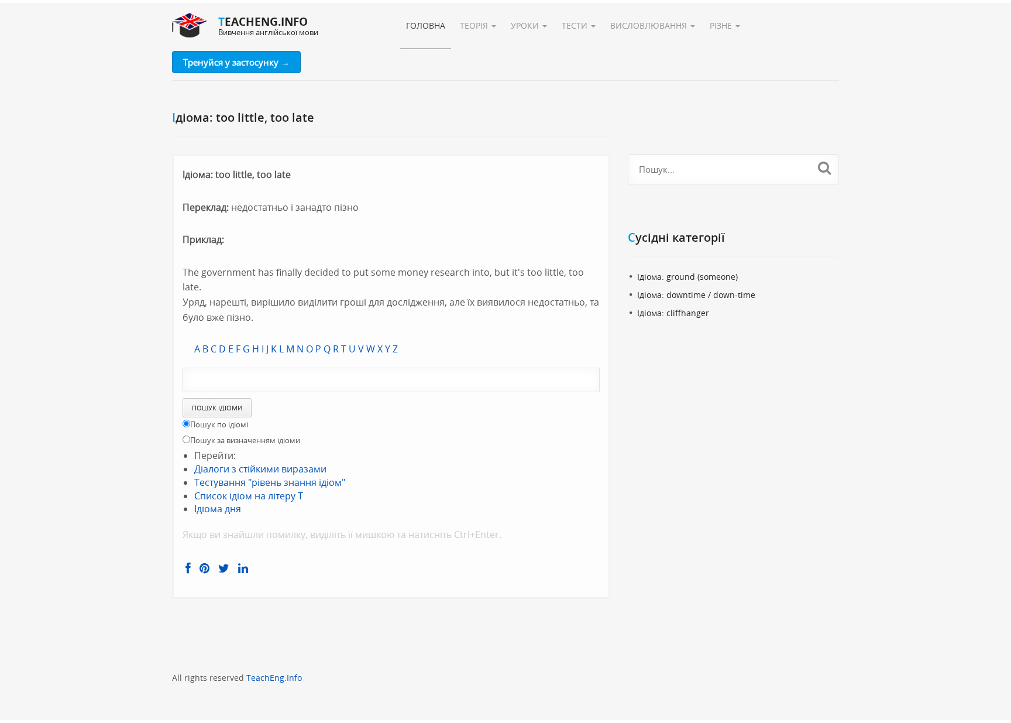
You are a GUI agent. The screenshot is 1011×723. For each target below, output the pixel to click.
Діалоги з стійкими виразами (260, 468)
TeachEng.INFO (263, 22)
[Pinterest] (204, 568)
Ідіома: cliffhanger (673, 312)
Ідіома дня (217, 508)
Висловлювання (649, 25)
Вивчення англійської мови (268, 32)
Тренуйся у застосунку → (236, 62)
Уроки (526, 25)
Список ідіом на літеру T (248, 495)
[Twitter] (223, 568)
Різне (722, 25)
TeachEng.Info (274, 677)
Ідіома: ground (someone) (687, 276)
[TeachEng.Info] (189, 26)
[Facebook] (188, 568)
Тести (576, 25)
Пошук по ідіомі (219, 424)
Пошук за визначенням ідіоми (245, 440)
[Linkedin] (243, 568)
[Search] (824, 167)
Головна (425, 25)
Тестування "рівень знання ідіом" (269, 482)
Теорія (475, 25)
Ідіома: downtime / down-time (696, 294)
